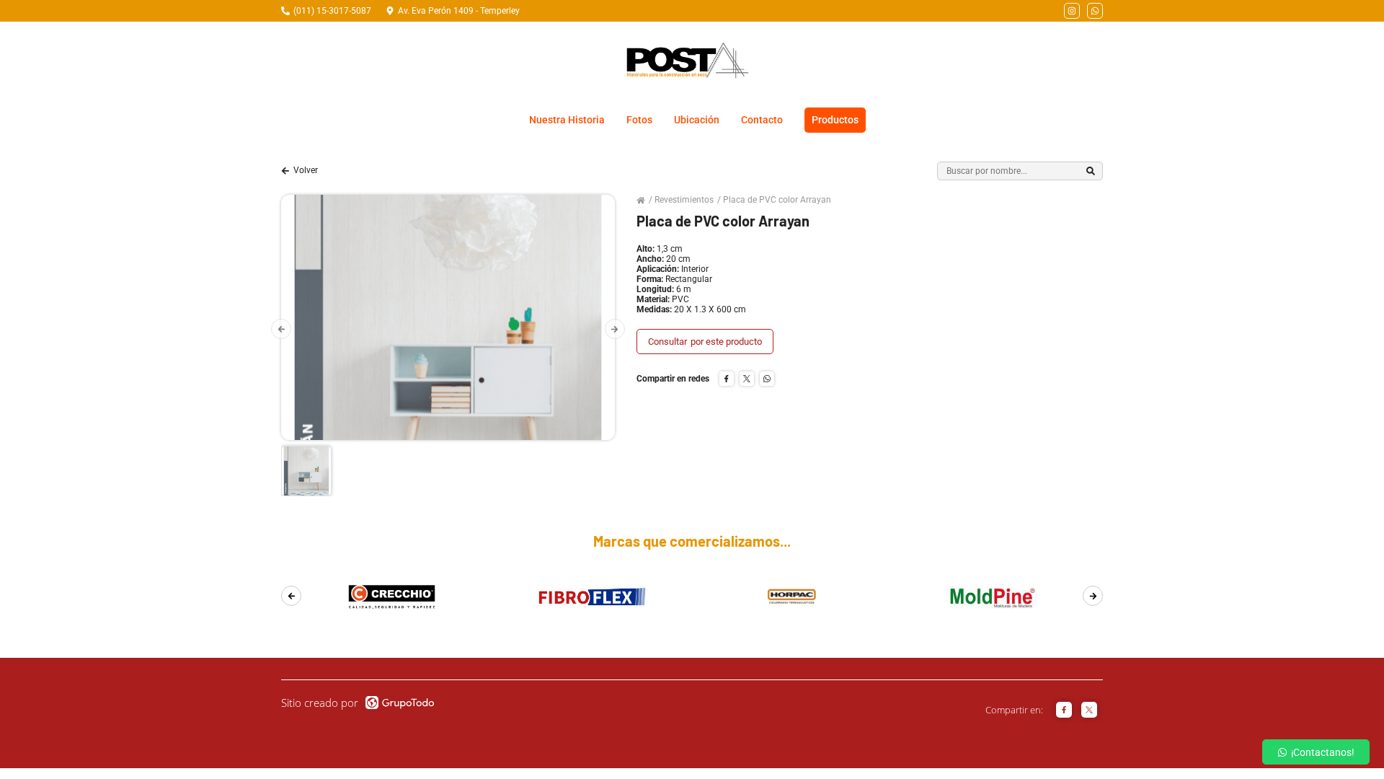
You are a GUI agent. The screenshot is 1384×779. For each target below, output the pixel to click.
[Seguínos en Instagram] (1072, 11)
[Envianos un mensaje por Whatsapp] (1095, 11)
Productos (835, 120)
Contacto (762, 120)
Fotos (639, 120)
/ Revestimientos (681, 200)
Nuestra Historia (567, 120)
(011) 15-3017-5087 (332, 11)
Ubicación (696, 120)
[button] (281, 329)
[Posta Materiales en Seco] (687, 60)
